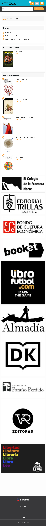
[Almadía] (23, 318)
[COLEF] (23, 183)
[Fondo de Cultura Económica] (23, 227)
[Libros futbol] (23, 282)
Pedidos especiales (11, 36)
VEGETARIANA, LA (21, 79)
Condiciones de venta (23, 512)
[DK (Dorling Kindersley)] (23, 354)
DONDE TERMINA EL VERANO (24, 118)
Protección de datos (23, 517)
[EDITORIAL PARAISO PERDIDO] (23, 387)
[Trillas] (23, 203)
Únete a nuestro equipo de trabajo (17, 39)
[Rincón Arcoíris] (23, 458)
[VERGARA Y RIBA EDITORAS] (23, 420)
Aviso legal (23, 506)
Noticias (8, 33)
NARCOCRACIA (20, 52)
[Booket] (23, 249)
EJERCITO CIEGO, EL (21, 99)
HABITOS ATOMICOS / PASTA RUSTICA (27, 137)
